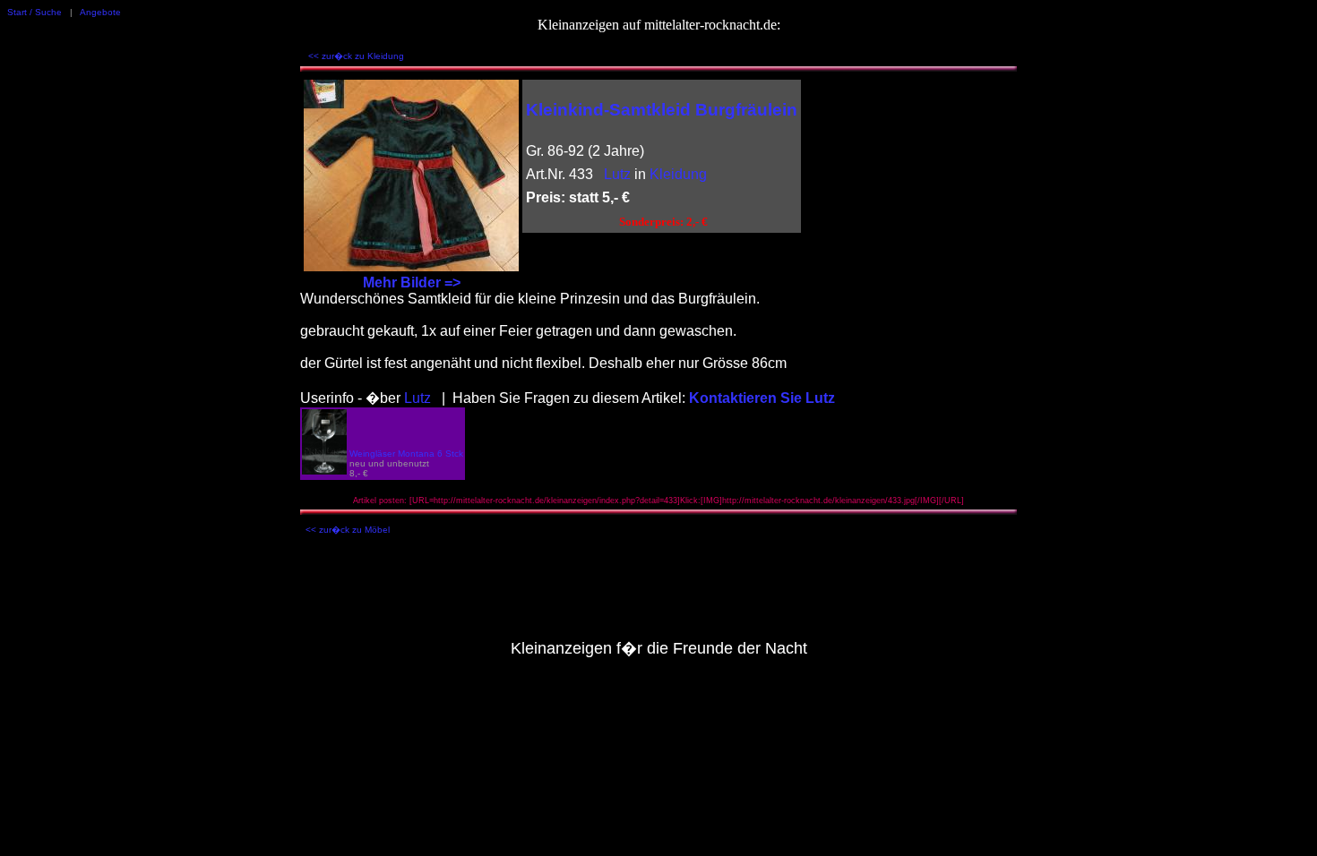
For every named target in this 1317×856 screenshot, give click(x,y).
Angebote (100, 12)
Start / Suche (34, 12)
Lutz (617, 174)
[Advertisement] (658, 592)
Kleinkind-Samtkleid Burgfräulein (661, 109)
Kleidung (678, 174)
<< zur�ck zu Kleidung (356, 56)
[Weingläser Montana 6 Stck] (324, 469)
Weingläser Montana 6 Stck (406, 453)
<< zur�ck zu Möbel (348, 530)
